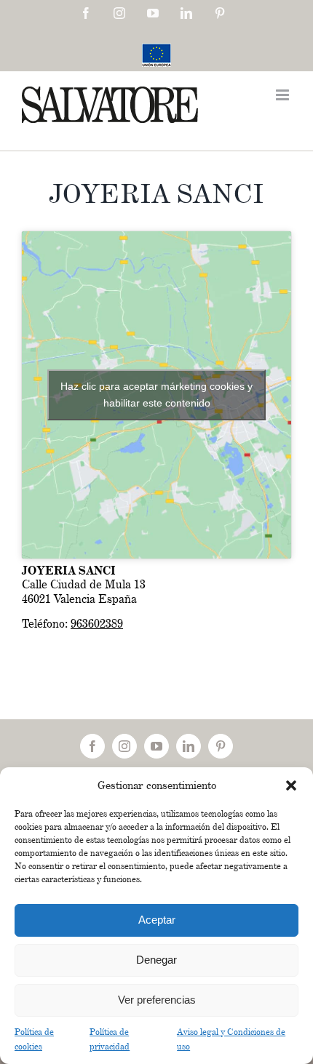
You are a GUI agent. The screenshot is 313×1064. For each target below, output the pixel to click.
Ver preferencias (157, 999)
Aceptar (156, 919)
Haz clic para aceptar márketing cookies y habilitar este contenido (156, 394)
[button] (291, 785)
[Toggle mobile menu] (283, 95)
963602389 (97, 624)
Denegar (156, 959)
